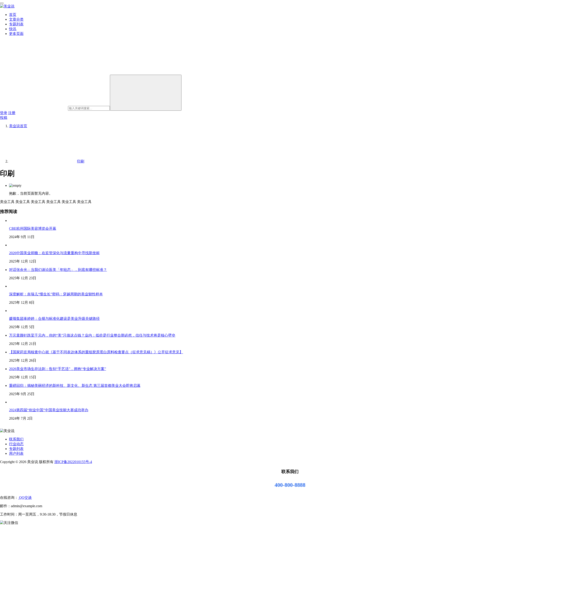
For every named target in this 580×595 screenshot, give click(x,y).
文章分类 (16, 19)
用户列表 (16, 453)
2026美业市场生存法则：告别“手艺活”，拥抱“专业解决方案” (57, 369)
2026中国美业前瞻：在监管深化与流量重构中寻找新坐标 (54, 253)
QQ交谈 (25, 497)
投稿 (3, 117)
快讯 (12, 29)
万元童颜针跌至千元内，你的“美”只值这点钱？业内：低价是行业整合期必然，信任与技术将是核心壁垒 (92, 335)
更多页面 (16, 34)
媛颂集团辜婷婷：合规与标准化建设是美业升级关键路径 (54, 318)
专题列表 (16, 24)
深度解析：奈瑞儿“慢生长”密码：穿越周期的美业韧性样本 (56, 294)
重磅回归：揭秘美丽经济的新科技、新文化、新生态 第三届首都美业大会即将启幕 (74, 385)
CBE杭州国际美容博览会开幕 (32, 228)
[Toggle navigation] (2, 3)
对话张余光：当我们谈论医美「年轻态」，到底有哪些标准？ (58, 270)
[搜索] (145, 93)
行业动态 (16, 444)
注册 (11, 113)
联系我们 (16, 439)
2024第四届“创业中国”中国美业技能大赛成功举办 (48, 410)
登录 (3, 113)
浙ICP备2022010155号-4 (73, 462)
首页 (12, 15)
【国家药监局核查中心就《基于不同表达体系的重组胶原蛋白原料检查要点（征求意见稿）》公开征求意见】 (96, 352)
